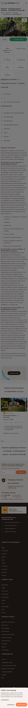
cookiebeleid (5, 700)
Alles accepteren (21, 704)
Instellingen (10, 704)
